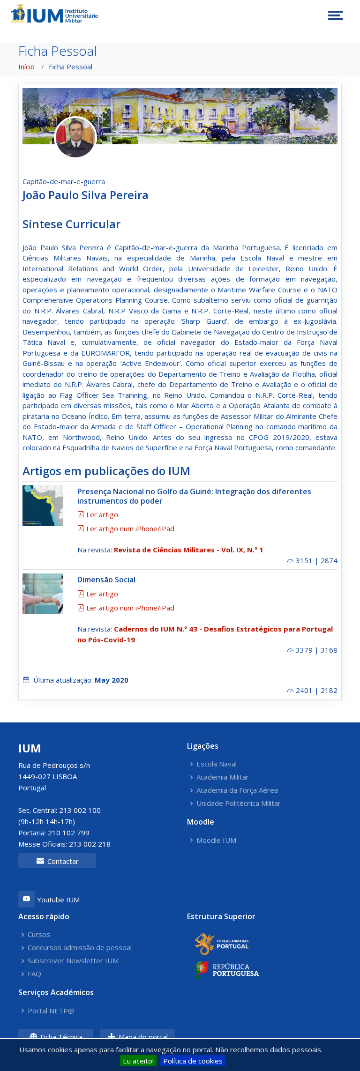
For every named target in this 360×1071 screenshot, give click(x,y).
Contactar (62, 861)
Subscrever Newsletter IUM (73, 960)
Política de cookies (193, 1060)
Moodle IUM (216, 840)
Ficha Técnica (60, 1036)
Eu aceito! (138, 1060)
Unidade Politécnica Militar (238, 803)
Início (26, 66)
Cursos (39, 934)
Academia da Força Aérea (237, 790)
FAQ (34, 973)
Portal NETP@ (51, 1010)
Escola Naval (216, 763)
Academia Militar (222, 777)
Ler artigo (101, 514)
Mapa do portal (142, 1036)
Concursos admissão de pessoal (80, 947)
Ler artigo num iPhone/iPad (129, 528)
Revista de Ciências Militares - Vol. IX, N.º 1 (188, 549)
